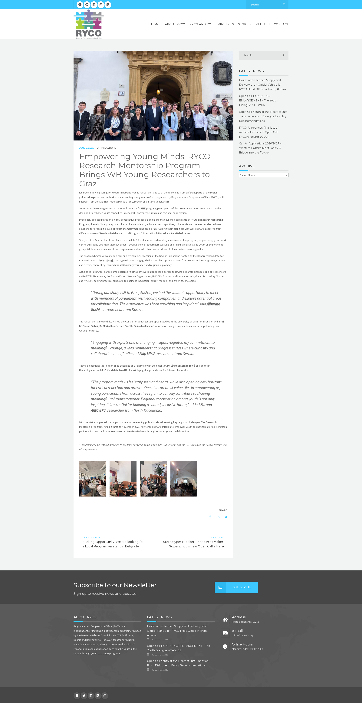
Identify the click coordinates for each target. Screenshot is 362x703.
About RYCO (175, 24)
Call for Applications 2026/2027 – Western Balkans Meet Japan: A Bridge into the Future (260, 148)
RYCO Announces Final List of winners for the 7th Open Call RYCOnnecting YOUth (258, 132)
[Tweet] (224, 517)
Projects (226, 24)
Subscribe (242, 587)
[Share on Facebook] (208, 517)
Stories (245, 24)
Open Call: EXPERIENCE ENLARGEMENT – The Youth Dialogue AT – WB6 (258, 100)
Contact (281, 24)
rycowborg (108, 147)
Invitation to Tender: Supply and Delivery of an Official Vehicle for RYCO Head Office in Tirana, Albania (262, 84)
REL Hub (263, 24)
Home (156, 24)
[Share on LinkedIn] (216, 517)
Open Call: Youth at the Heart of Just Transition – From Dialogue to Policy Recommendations (263, 116)
